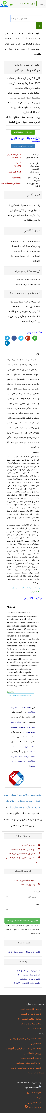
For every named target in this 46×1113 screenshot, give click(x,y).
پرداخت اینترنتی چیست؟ (30, 1058)
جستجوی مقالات (28, 884)
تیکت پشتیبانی (34, 1102)
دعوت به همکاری (34, 1092)
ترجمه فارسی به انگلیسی (30, 1014)
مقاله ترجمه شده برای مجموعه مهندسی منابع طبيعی (23, 727)
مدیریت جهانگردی (24, 801)
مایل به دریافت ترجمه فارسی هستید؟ (25, 140)
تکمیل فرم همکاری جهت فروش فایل (24, 952)
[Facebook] (14, 338)
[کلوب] (34, 338)
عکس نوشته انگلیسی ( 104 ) (27, 983)
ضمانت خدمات (29, 845)
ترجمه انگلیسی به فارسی (30, 1009)
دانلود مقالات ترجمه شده (25, 880)
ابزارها (38, 1097)
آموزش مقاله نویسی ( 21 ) (28, 974)
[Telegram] (7, 338)
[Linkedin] (7, 343)
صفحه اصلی (36, 795)
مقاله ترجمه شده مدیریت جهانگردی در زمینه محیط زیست (23, 761)
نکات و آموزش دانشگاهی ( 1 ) (27, 979)
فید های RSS (34, 1107)
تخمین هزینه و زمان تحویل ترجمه (26, 1068)
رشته (38, 904)
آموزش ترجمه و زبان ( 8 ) (28, 970)
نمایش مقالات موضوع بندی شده (22, 920)
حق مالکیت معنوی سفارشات (23, 849)
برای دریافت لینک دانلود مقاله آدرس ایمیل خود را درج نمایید (23, 119)
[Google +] (27, 338)
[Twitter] (21, 338)
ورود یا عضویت (27, 3)
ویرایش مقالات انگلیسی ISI (29, 1019)
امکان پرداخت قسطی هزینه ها (22, 853)
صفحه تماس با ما (36, 1072)
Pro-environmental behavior (21, 695)
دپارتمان (36, 891)
